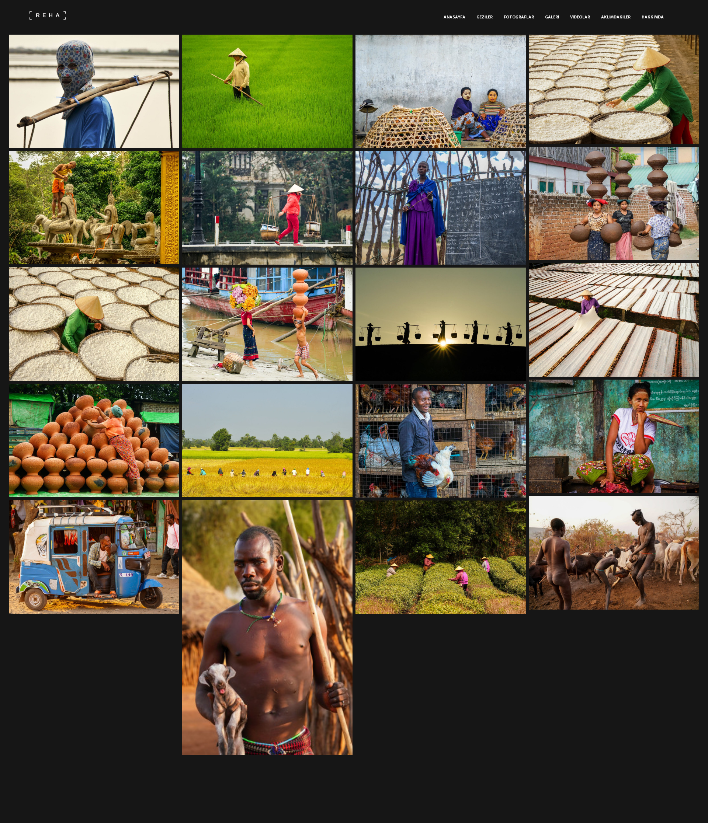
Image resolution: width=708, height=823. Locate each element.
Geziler (484, 17)
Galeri (552, 17)
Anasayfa (454, 17)
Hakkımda (653, 17)
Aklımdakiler (616, 17)
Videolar (580, 17)
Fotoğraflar (519, 17)
